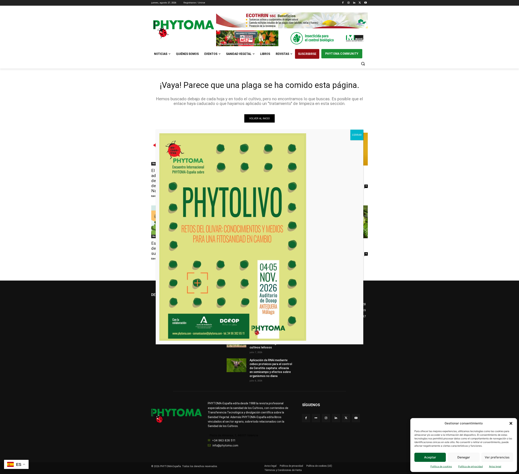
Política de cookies (441, 466)
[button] (511, 423)
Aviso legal (495, 466)
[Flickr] (316, 418)
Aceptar (430, 457)
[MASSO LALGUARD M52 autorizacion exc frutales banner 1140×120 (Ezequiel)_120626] (292, 38)
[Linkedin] (354, 3)
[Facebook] (343, 3)
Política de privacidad (470, 466)
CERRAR (357, 134)
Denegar (463, 457)
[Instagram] (348, 3)
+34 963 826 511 (223, 440)
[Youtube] (365, 3)
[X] (359, 3)
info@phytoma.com (225, 445)
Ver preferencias (497, 457)
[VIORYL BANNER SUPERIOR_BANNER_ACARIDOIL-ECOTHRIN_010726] (292, 20)
